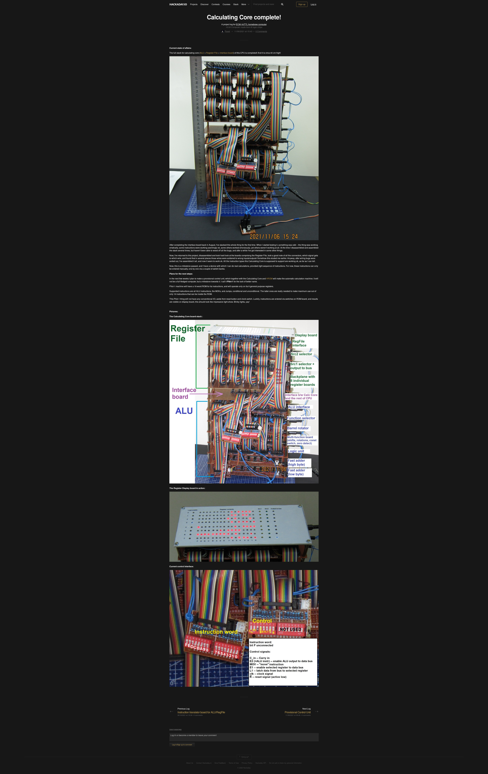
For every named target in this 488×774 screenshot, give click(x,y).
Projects (193, 4)
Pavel (227, 31)
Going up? (245, 756)
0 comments (198, 715)
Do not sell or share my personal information (285, 763)
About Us (189, 763)
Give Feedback (220, 763)
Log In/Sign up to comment (182, 744)
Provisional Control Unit (298, 712)
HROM (269, 278)
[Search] (282, 4)
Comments (261, 31)
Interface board (226, 52)
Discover (205, 4)
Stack (235, 4)
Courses (226, 4)
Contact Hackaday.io (203, 763)
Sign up (301, 4)
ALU (202, 52)
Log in (313, 4)
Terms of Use (234, 763)
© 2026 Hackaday (244, 768)
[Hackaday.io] (178, 4)
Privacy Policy (247, 763)
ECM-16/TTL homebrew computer (251, 24)
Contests (216, 4)
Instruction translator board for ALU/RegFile (201, 712)
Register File (212, 52)
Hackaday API (260, 763)
